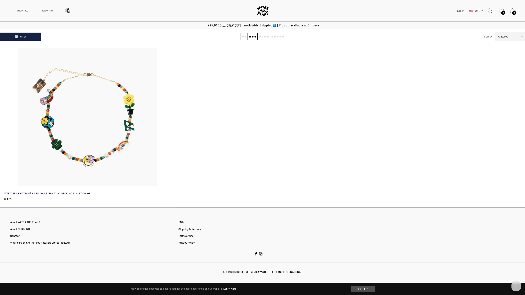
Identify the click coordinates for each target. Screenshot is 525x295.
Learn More (229, 288)
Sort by (488, 36)
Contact (15, 235)
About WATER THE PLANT (25, 222)
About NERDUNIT (20, 229)
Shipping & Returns (189, 229)
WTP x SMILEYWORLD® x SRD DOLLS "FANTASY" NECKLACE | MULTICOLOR (47, 193)
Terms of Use (186, 235)
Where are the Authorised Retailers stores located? (40, 242)
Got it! (363, 288)
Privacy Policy (186, 242)
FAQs (181, 222)
